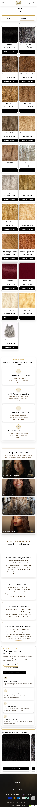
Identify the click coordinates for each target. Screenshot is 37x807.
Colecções (20, 8)
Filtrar (8, 18)
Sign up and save (18, 789)
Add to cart (16, 768)
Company (18, 782)
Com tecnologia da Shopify (18, 805)
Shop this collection (14, 672)
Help (18, 776)
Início (14, 8)
